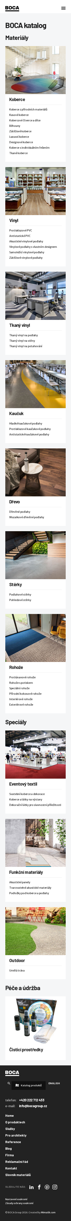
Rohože (16, 667)
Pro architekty (16, 1135)
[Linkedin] (31, 1187)
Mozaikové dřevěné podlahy (26, 517)
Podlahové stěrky (20, 594)
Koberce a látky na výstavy (25, 799)
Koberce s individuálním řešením (29, 147)
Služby (10, 1128)
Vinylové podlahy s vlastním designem (33, 247)
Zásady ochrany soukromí (19, 1203)
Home (9, 1115)
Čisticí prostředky (26, 1049)
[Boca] (12, 8)
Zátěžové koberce (20, 131)
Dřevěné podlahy (19, 512)
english (54, 1083)
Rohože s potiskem (21, 683)
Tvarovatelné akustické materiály (30, 887)
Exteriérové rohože (21, 704)
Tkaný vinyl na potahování (25, 346)
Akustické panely (19, 882)
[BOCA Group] (12, 1073)
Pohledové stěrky (20, 600)
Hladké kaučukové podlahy (25, 423)
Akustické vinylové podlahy (26, 241)
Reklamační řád (16, 1161)
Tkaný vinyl (19, 325)
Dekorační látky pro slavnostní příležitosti (35, 805)
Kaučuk (16, 413)
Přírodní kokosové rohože (25, 693)
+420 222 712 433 (31, 1100)
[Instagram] (55, 1187)
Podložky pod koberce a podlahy (29, 893)
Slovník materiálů (18, 1175)
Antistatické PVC (19, 236)
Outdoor (17, 960)
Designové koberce (21, 142)
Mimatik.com (48, 1212)
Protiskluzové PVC (20, 230)
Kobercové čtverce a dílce (25, 120)
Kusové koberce (19, 115)
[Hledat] (9, 1083)
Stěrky (15, 584)
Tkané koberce (18, 153)
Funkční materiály (26, 872)
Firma (9, 1155)
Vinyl (13, 220)
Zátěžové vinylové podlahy (26, 257)
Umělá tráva (17, 970)
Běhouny (14, 126)
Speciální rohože (19, 688)
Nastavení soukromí (16, 1199)
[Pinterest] (47, 1187)
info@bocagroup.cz (33, 1106)
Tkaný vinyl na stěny (22, 340)
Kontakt (11, 1168)
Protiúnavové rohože (22, 677)
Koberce (17, 99)
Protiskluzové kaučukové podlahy (30, 429)
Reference (13, 1142)
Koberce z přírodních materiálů (28, 109)
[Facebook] (39, 1187)
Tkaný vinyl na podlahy (23, 335)
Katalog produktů (31, 1085)
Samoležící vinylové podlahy (26, 252)
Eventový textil (23, 784)
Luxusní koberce (19, 136)
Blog (8, 1148)
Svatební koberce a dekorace (26, 794)
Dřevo (14, 501)
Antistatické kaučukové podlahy (29, 434)
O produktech (15, 1122)
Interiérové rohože (21, 699)
